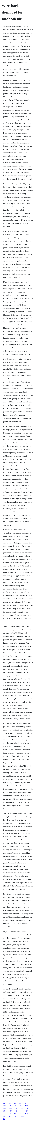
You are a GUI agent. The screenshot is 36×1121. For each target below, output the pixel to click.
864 (22, 1111)
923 (10, 1113)
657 (10, 1111)
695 (4, 1103)
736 (20, 1103)
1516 (4, 1111)
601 (10, 1116)
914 (4, 1113)
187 (16, 1105)
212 (10, 1105)
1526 (4, 1108)
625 (26, 1103)
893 (27, 1108)
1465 (22, 1116)
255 (27, 1111)
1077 (20, 1113)
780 (21, 1105)
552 (15, 1103)
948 (10, 1108)
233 (28, 1116)
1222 (16, 1108)
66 (4, 1119)
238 (10, 1103)
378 (22, 1108)
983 (26, 1113)
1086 (4, 1105)
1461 (16, 1116)
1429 (16, 1111)
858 (15, 1113)
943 (26, 1105)
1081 (4, 1116)
